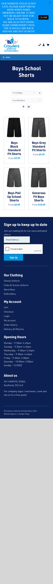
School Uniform (12, 280)
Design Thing (24, 414)
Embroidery (10, 293)
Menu (8, 57)
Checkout (9, 311)
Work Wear (9, 289)
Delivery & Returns (14, 329)
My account (10, 320)
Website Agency (10, 414)
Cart (6, 307)
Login (7, 316)
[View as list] (28, 106)
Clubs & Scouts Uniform (16, 285)
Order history (10, 324)
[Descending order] (39, 92)
